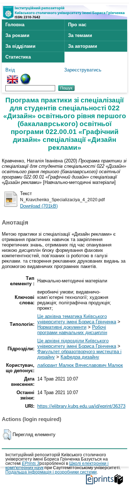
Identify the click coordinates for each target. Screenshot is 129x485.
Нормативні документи (61, 327)
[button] (7, 434)
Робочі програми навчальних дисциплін (72, 329)
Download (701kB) (39, 206)
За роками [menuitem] (17, 35)
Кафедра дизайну (80, 357)
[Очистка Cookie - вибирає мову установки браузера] (25, 76)
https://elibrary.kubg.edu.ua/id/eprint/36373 (81, 406)
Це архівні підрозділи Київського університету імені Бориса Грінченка (76, 343)
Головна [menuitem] (14, 24)
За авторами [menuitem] (82, 46)
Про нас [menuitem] (77, 24)
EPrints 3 (30, 463)
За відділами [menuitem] (20, 46)
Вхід (10, 70)
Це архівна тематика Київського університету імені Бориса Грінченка (76, 319)
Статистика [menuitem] (18, 57)
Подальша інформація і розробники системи (51, 472)
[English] (12, 76)
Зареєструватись (82, 70)
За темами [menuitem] (80, 35)
